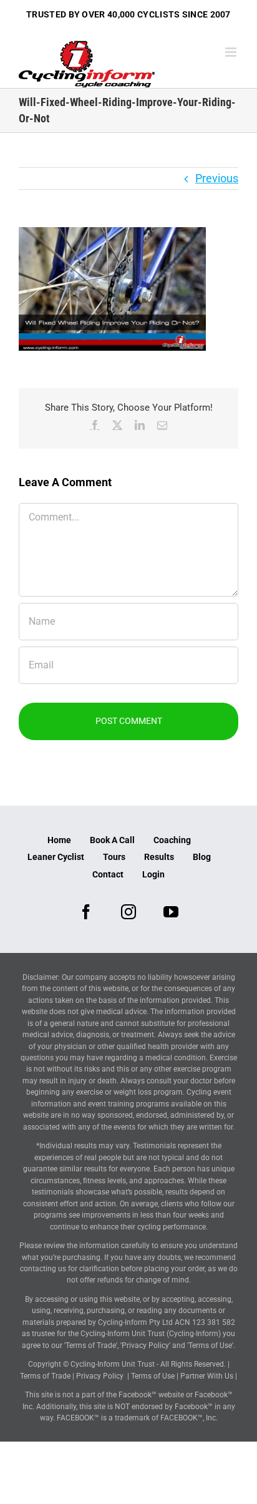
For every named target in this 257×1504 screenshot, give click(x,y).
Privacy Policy (100, 1376)
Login (153, 874)
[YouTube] (170, 911)
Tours (114, 857)
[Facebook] (86, 911)
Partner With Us (206, 1376)
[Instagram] (128, 911)
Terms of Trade (45, 1376)
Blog (202, 857)
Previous (216, 178)
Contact (108, 874)
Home (59, 840)
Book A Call (112, 840)
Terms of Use (153, 1376)
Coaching (172, 840)
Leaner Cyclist (55, 857)
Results (159, 857)
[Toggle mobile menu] (231, 52)
